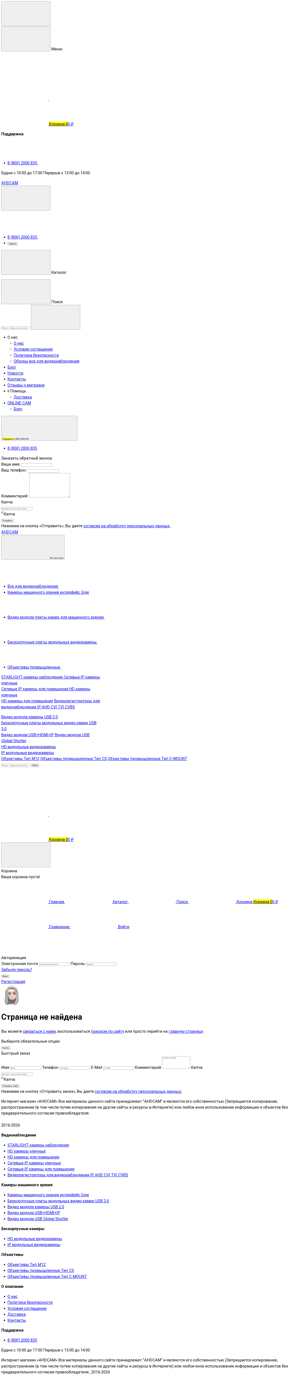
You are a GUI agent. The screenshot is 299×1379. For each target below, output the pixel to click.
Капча (7, 502)
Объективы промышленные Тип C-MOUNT (147, 758)
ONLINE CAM (19, 403)
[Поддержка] (25, 198)
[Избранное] (72, 814)
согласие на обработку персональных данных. (127, 526)
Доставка (23, 397)
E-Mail (96, 1067)
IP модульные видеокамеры (27, 752)
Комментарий (148, 1067)
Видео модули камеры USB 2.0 (29, 717)
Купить (5, 1048)
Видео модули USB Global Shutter (37, 1218)
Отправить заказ (10, 1086)
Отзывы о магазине (26, 385)
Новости (15, 373)
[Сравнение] (25, 814)
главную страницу (186, 1031)
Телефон (50, 1067)
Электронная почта (19, 963)
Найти (35, 765)
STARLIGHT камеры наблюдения (32, 677)
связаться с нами (39, 1031)
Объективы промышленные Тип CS (73, 758)
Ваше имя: (10, 464)
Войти (5, 976)
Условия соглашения (33, 349)
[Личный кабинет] (24, 789)
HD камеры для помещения (27, 701)
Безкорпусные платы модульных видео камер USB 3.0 (58, 1201)
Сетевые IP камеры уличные (34, 1163)
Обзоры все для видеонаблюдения (46, 361)
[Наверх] (24, 951)
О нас (19, 343)
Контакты (16, 379)
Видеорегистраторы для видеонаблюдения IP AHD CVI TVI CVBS (67, 1175)
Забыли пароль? (16, 969)
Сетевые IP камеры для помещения (35, 689)
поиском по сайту (107, 1031)
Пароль (78, 963)
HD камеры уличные (26, 1151)
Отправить (7, 520)
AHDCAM (9, 182)
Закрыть (13, 244)
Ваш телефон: (13, 470)
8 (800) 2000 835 (22, 163)
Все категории (56, 558)
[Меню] (25, 13)
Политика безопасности (36, 355)
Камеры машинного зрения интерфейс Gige (48, 1194)
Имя (5, 1067)
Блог (11, 367)
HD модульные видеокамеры (28, 746)
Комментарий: (15, 496)
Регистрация (13, 981)
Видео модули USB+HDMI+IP (27, 734)
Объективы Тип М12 (20, 758)
